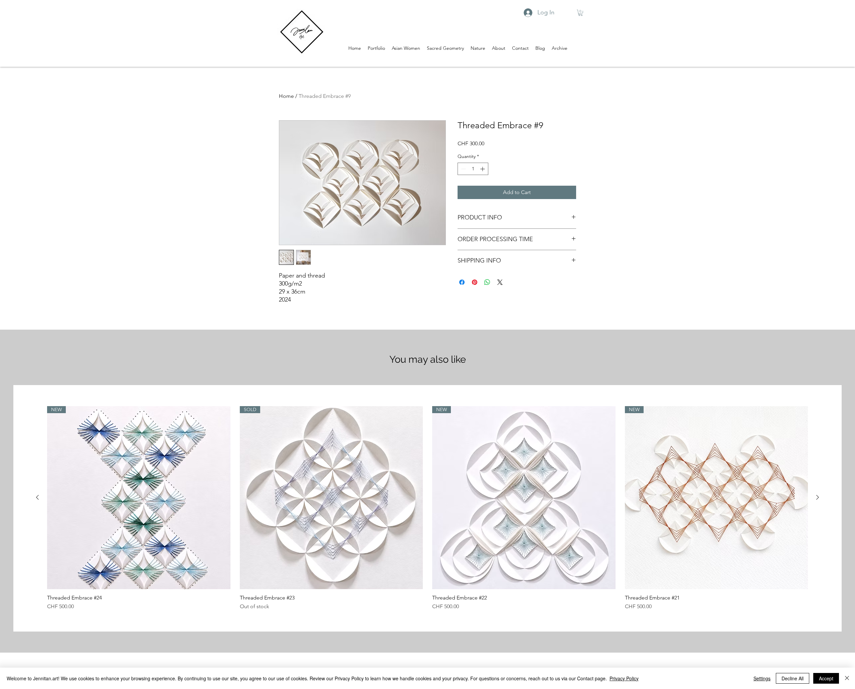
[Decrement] (463, 169)
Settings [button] (762, 678)
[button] (580, 13)
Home (286, 96)
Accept (826, 678)
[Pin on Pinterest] (475, 282)
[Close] (847, 678)
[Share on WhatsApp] (487, 282)
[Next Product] (818, 497)
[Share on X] (500, 282)
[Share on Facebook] (462, 282)
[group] (427, 508)
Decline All (793, 678)
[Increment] (483, 169)
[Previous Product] (37, 497)
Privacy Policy (624, 678)
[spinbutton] (473, 169)
